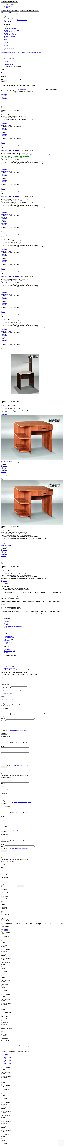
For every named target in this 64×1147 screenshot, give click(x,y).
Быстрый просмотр (20, 89)
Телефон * (3, 783)
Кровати (6, 37)
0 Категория (7, 1057)
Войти (13, 1)
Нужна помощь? (14, 10)
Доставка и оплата (9, 4)
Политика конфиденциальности (13, 626)
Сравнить (3, 95)
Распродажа (7, 50)
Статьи (6, 623)
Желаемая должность (7, 874)
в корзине (7, 26)
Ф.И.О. (3, 717)
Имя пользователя (6, 687)
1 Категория (7, 1058)
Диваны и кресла (9, 48)
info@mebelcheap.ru (9, 668)
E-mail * (3, 720)
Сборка (6, 643)
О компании (7, 621)
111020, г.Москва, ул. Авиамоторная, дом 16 (16, 670)
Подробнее (4, 94)
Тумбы (6, 46)
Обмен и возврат (9, 639)
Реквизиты (7, 640)
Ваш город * (4, 790)
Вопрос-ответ (8, 642)
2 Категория (7, 1060)
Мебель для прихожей (10, 34)
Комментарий (4, 877)
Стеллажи (7, 40)
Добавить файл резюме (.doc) (9, 886)
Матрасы (6, 39)
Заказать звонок (34, 10)
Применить (4, 81)
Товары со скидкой (9, 651)
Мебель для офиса (9, 33)
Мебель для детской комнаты (12, 30)
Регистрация (4, 701)
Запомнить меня (7, 693)
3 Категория (7, 1062)
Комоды (6, 45)
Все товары (7, 649)
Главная (6, 55)
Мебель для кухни (9, 31)
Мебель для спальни (10, 36)
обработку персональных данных (18, 730)
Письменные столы (9, 64)
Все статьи (4, 616)
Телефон (3, 718)
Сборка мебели (8, 6)
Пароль (3, 690)
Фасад (6, 929)
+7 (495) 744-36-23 (9, 667)
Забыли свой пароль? (7, 699)
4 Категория (7, 1063)
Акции (6, 652)
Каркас (3, 929)
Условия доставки (9, 637)
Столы (6, 42)
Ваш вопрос (4, 756)
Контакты (7, 7)
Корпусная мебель (9, 58)
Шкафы (6, 43)
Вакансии (7, 627)
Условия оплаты (8, 636)
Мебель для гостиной (10, 28)
